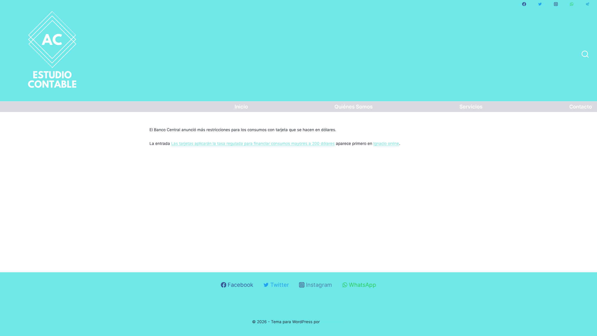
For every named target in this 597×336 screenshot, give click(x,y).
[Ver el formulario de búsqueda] (585, 54)
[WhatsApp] (572, 4)
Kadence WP (333, 321)
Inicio (241, 107)
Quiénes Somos (353, 107)
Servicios (470, 107)
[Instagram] (556, 4)
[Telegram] (587, 4)
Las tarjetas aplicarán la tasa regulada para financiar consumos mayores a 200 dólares (253, 143)
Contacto (580, 107)
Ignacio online (386, 143)
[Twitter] (540, 4)
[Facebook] (524, 4)
